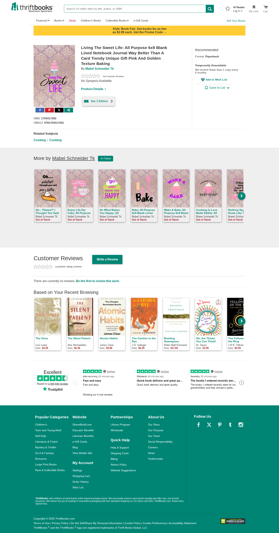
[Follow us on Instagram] (240, 424)
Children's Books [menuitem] (91, 20)
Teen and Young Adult (48, 430)
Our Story (154, 424)
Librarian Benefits (83, 435)
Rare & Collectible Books (50, 470)
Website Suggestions (123, 470)
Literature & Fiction (46, 441)
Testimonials (155, 458)
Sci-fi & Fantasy (44, 453)
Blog (75, 447)
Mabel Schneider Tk (99, 68)
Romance (41, 458)
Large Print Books (46, 464)
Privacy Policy (60, 523)
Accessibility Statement (182, 523)
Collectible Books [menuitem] (116, 20)
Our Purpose (155, 430)
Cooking (40, 140)
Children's (41, 424)
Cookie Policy (133, 523)
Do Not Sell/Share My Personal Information (96, 523)
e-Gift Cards (80, 441)
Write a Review (107, 259)
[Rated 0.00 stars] (90, 76)
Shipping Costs (120, 453)
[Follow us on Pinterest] (219, 424)
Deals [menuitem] (72, 20)
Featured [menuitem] (41, 20)
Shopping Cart (81, 476)
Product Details (92, 89)
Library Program (120, 424)
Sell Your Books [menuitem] (236, 20)
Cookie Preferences (155, 523)
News (151, 453)
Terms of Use (42, 523)
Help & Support (120, 447)
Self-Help (40, 435)
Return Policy (119, 464)
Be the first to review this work (97, 281)
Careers (153, 447)
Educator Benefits (83, 430)
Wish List (78, 487)
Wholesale (117, 430)
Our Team (154, 435)
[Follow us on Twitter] (209, 424)
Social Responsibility (160, 441)
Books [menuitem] (58, 20)
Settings (77, 470)
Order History (81, 481)
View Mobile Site (82, 453)
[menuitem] (239, 8)
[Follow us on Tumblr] (230, 424)
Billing (114, 458)
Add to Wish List (216, 79)
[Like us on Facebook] (198, 424)
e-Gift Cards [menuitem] (141, 20)
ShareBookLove (82, 424)
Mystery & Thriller (45, 447)
